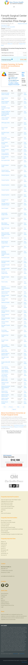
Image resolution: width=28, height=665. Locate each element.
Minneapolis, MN (4, 550)
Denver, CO (3, 548)
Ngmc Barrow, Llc (5, 237)
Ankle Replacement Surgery (7, 503)
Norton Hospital (4, 530)
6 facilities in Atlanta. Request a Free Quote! (13, 83)
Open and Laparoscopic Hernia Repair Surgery (11, 499)
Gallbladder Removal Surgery (7, 501)
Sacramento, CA (4, 553)
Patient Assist (4, 595)
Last (23, 406)
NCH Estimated (7, 455)
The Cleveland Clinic (5, 532)
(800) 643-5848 (23, 74)
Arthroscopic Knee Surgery (7, 504)
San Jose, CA (4, 555)
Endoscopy (10, 508)
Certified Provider (14, 77)
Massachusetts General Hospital (8, 527)
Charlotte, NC (4, 545)
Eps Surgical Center (5, 160)
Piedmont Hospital (5, 302)
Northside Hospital (5, 257)
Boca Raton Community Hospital (8, 522)
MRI (2, 511)
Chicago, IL (3, 546)
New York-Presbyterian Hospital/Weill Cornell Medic (12, 529)
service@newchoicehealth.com (7, 576)
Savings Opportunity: (8, 457)
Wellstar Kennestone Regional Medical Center (5, 387)
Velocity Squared (24, 662)
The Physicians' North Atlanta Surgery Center (4, 375)
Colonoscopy (4, 508)
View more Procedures (6, 513)
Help (2, 601)
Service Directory (4, 593)
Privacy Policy (4, 605)
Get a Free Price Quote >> (14, 465)
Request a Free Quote (22, 23)
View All (14, 409)
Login (2, 607)
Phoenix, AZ (3, 551)
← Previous (10, 406)
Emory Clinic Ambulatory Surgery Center (5, 139)
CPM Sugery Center (5, 122)
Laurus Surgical (4, 208)
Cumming (3, 25)
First (5, 406)
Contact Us (6, 601)
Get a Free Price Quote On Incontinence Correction (14, 431)
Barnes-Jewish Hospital (6, 520)
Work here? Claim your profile (8, 26)
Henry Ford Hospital (5, 524)
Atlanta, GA (10, 43)
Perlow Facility (4, 281)
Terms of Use (11, 605)
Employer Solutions (5, 603)
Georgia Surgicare (5, 175)
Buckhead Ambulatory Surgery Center (5, 108)
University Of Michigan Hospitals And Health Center (12, 534)
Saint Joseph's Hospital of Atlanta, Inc (5, 346)
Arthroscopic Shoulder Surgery (7, 506)
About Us (3, 600)
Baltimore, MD (4, 543)
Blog (2, 598)
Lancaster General (5, 525)
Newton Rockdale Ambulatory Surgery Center (5, 234)
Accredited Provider (15, 80)
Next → (18, 406)
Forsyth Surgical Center (14, 15)
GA (6, 25)
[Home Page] (14, 2)
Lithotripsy (3, 509)
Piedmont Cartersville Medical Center (5, 288)
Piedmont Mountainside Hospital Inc (4, 307)
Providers (3, 596)
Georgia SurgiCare (5, 180)
